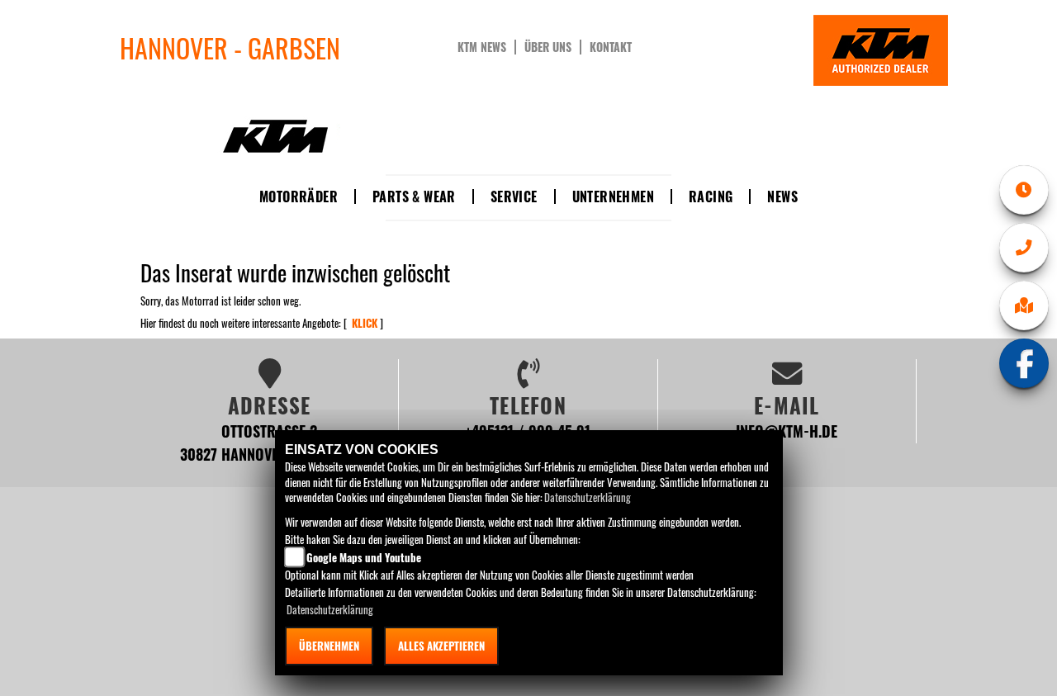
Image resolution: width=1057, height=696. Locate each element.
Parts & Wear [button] (414, 196)
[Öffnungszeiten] (1024, 190)
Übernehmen (329, 645)
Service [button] (514, 196)
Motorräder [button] (298, 196)
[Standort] (1024, 305)
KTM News (481, 47)
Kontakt (611, 47)
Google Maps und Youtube (363, 557)
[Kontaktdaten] (1024, 247)
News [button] (782, 196)
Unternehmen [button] (613, 196)
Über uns (547, 47)
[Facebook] (1024, 363)
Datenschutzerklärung (587, 497)
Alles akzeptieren (441, 645)
